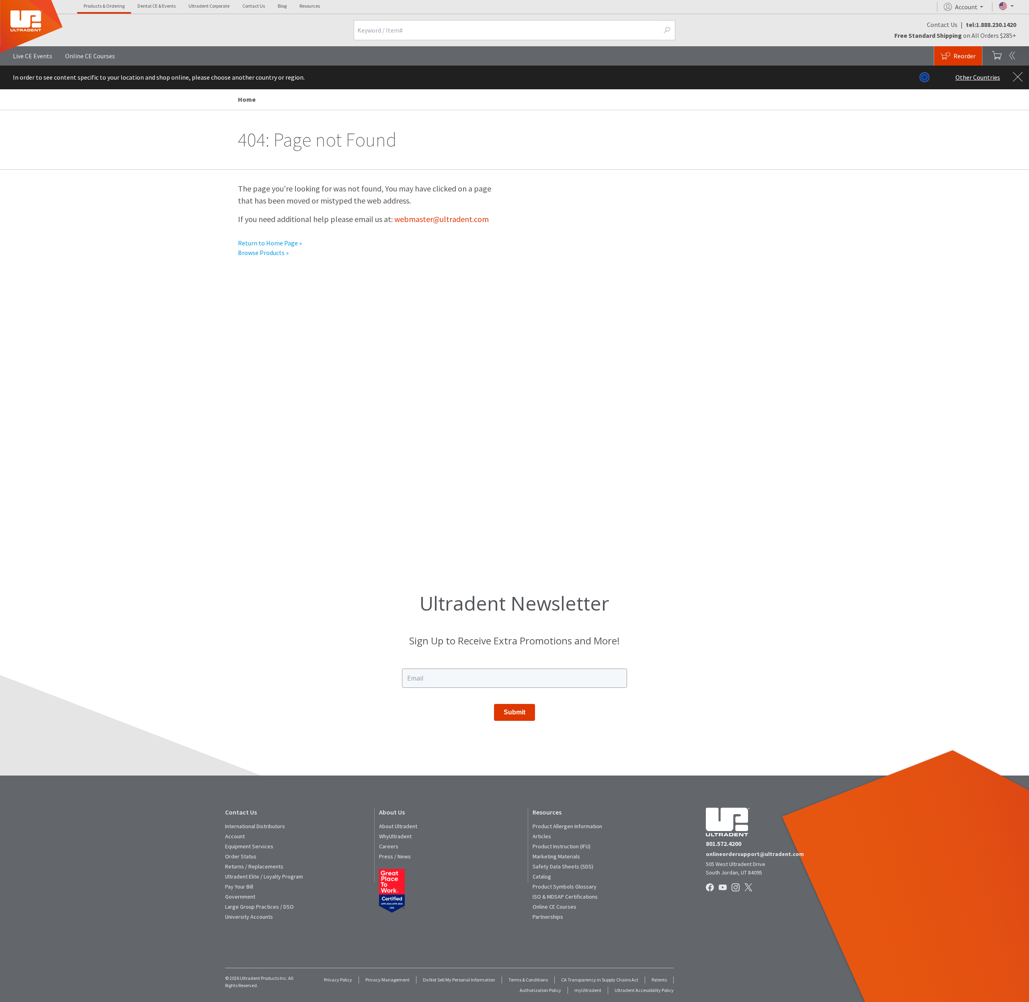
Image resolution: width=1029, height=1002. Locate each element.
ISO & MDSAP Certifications (565, 896)
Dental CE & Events (156, 6)
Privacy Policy (338, 980)
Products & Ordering (104, 6)
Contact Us (253, 6)
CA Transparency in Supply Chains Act (599, 980)
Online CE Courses (90, 56)
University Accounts (249, 916)
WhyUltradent (395, 836)
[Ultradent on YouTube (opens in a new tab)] (723, 888)
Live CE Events (32, 56)
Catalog (542, 876)
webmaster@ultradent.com (441, 219)
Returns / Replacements (254, 866)
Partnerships (548, 916)
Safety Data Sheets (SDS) (563, 866)
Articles (542, 836)
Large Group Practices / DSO (259, 906)
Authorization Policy (540, 990)
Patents (659, 980)
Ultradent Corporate (209, 6)
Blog (282, 6)
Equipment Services (249, 846)
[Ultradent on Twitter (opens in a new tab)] (749, 888)
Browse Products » (263, 253)
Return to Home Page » (270, 243)
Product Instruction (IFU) (561, 846)
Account (235, 836)
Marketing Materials (556, 856)
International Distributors (255, 826)
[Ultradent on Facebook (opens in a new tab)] (710, 888)
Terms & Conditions (528, 980)
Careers (388, 846)
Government (240, 896)
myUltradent (587, 990)
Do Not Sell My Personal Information (459, 980)
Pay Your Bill (239, 886)
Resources (309, 6)
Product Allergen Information (567, 826)
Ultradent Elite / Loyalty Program (264, 876)
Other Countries (977, 77)
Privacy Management (387, 980)
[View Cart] (997, 56)
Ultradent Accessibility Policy (644, 990)
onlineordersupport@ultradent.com (755, 854)
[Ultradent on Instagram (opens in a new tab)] (736, 888)
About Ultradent (398, 826)
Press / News (395, 856)
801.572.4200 (723, 843)
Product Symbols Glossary (564, 886)
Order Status (240, 856)
